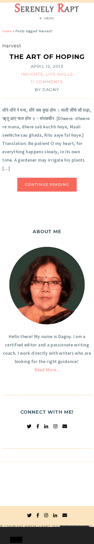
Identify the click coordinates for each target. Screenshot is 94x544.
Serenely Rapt (38, 526)
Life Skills (59, 74)
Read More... (46, 370)
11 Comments (47, 81)
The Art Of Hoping (47, 57)
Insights (32, 74)
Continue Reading (47, 185)
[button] (14, 531)
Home (7, 31)
